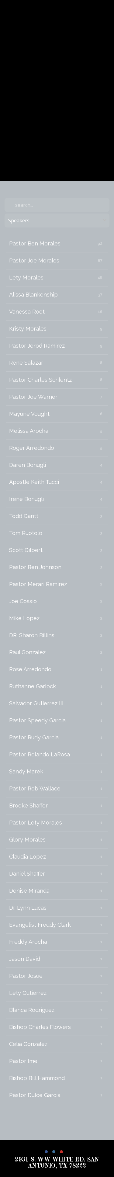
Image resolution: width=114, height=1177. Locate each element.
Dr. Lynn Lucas (28, 907)
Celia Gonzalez (28, 1044)
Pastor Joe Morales (34, 260)
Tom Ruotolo (25, 533)
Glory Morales (27, 839)
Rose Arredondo (30, 669)
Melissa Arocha (28, 431)
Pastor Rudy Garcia (34, 737)
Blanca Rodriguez (31, 1010)
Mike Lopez (24, 618)
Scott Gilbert (26, 550)
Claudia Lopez (27, 856)
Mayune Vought (29, 414)
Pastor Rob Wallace (34, 788)
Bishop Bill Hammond (37, 1078)
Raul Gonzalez (27, 652)
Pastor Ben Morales (34, 243)
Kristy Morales (28, 328)
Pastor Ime (23, 1061)
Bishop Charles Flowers (40, 1027)
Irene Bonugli (26, 499)
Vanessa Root (27, 311)
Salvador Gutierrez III (36, 703)
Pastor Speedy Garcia (37, 720)
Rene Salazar (26, 362)
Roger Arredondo (31, 448)
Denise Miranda (29, 890)
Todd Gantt (23, 516)
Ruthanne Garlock (32, 686)
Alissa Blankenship (33, 294)
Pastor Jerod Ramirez (37, 345)
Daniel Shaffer (27, 873)
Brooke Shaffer (28, 805)
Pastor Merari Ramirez (38, 584)
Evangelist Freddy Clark (40, 925)
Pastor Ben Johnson (35, 567)
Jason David (24, 959)
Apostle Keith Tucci (34, 482)
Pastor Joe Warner (33, 397)
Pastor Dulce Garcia (34, 1095)
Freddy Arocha (28, 942)
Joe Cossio (23, 601)
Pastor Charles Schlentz (40, 380)
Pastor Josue (26, 976)
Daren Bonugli (27, 465)
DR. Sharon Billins (31, 635)
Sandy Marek (26, 771)
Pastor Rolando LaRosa (39, 754)
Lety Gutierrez (28, 993)
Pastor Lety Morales (35, 822)
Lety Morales (26, 277)
